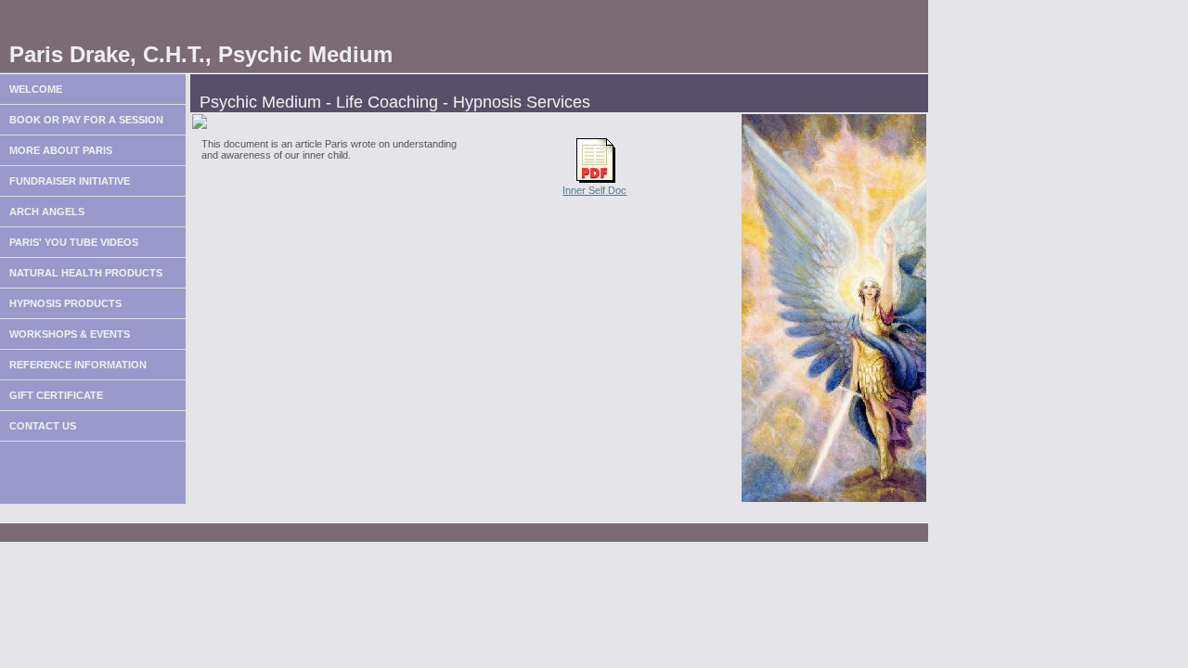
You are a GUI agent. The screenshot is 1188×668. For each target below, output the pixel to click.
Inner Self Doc (594, 190)
